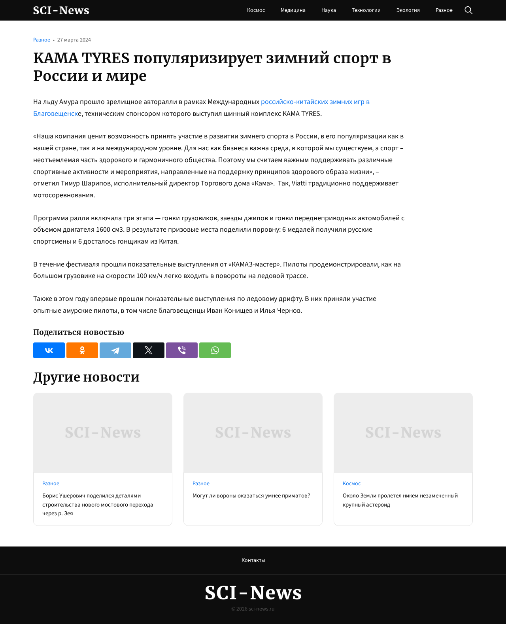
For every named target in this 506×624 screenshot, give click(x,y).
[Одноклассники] (82, 350)
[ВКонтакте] (49, 350)
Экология (408, 10)
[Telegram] (115, 350)
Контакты (253, 560)
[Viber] (182, 350)
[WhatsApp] (215, 350)
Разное (444, 10)
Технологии (366, 10)
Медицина (293, 10)
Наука (328, 10)
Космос (256, 10)
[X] (148, 350)
